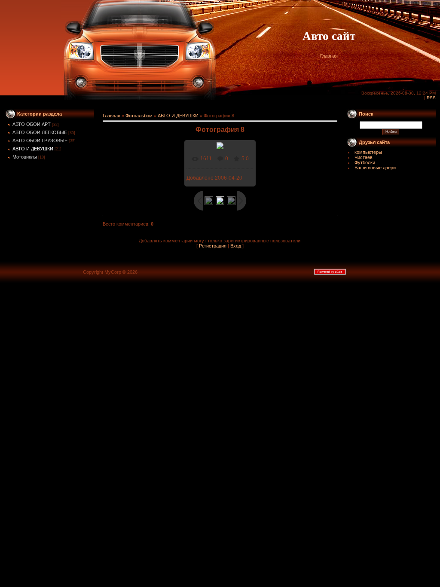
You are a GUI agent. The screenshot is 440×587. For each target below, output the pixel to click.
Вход (235, 245)
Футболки (364, 162)
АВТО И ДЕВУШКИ (32, 148)
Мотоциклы (24, 156)
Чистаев (363, 157)
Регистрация (212, 245)
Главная (329, 55)
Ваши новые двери (375, 167)
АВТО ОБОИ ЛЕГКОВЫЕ (39, 132)
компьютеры (368, 152)
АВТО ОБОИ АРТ (31, 124)
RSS (431, 97)
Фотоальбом (139, 115)
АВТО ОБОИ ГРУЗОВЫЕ (39, 140)
